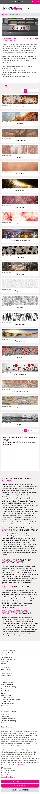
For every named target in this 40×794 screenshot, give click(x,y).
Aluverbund (5, 691)
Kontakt (3, 725)
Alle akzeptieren (20, 781)
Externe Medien (9, 770)
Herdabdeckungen (7, 697)
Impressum (5, 716)
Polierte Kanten (6, 701)
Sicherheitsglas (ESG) (8, 687)
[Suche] (26, 2)
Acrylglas (4, 689)
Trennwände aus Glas (8, 659)
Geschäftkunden (6, 727)
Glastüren (4, 661)
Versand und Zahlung (8, 719)
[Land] (19, 2)
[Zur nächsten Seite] (34, 91)
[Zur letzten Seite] (37, 91)
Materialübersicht (7, 685)
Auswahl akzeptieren (20, 790)
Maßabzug (4, 705)
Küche (6, 14)
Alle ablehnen (20, 785)
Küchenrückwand (7, 653)
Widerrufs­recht (6, 714)
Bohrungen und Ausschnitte (10, 699)
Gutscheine (5, 667)
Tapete (3, 663)
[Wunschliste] (29, 2)
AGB (2, 723)
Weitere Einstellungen (8, 777)
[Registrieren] (16, 2)
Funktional (7, 775)
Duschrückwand (6, 655)
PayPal (6, 772)
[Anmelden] (12, 2)
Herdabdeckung (6, 657)
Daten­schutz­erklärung (8, 721)
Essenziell (7, 768)
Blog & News (5, 669)
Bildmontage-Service (8, 703)
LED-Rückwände (6, 695)
